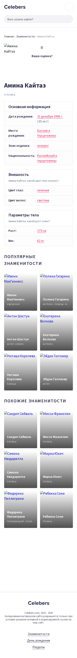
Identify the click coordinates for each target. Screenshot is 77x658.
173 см (41, 231)
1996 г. (58, 116)
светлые (43, 200)
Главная (9, 36)
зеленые (43, 190)
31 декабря (45, 116)
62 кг (40, 241)
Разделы (38, 647)
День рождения (38, 640)
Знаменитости (25, 36)
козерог (43, 145)
